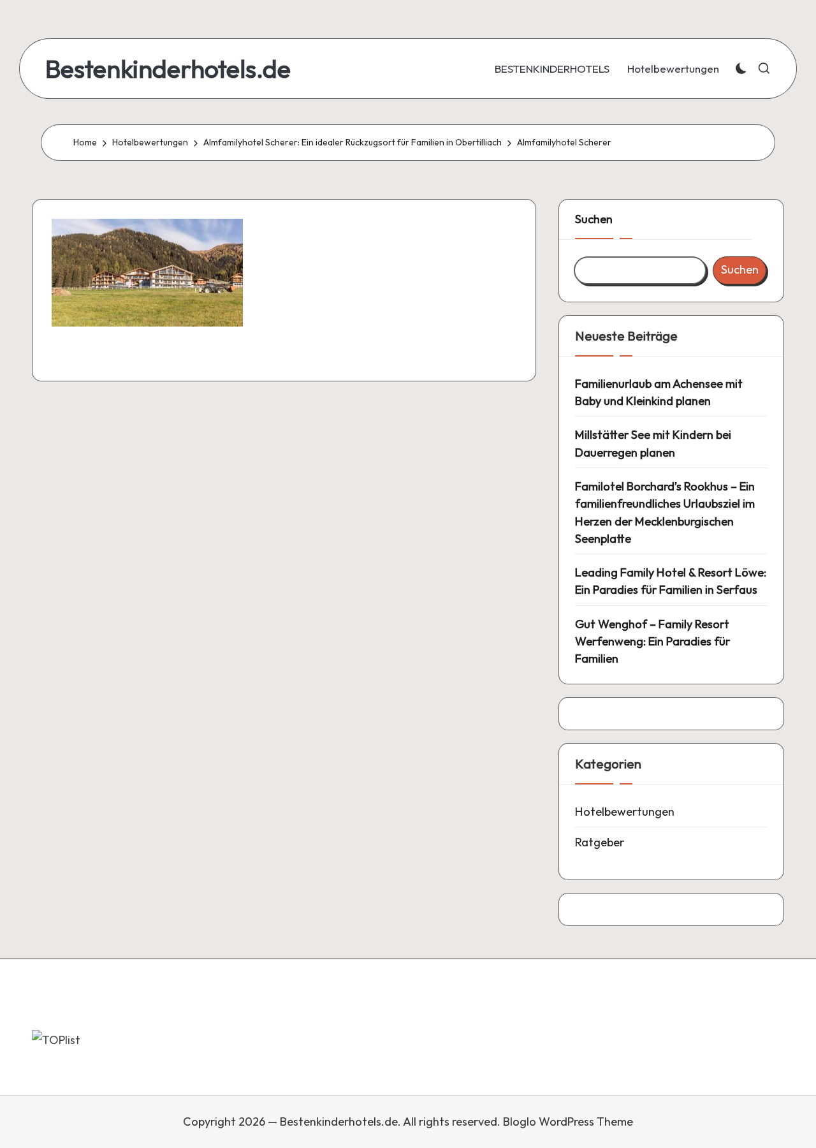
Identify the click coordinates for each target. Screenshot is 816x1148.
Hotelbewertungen (624, 811)
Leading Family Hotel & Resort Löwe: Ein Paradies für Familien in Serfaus (670, 581)
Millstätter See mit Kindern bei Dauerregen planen (653, 443)
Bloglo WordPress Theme (568, 1121)
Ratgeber (599, 842)
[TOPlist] (56, 1039)
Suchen (594, 219)
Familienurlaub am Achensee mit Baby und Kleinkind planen (659, 392)
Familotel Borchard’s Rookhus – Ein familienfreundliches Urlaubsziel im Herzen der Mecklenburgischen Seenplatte (665, 512)
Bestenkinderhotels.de (168, 68)
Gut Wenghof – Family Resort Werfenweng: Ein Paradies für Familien (652, 641)
